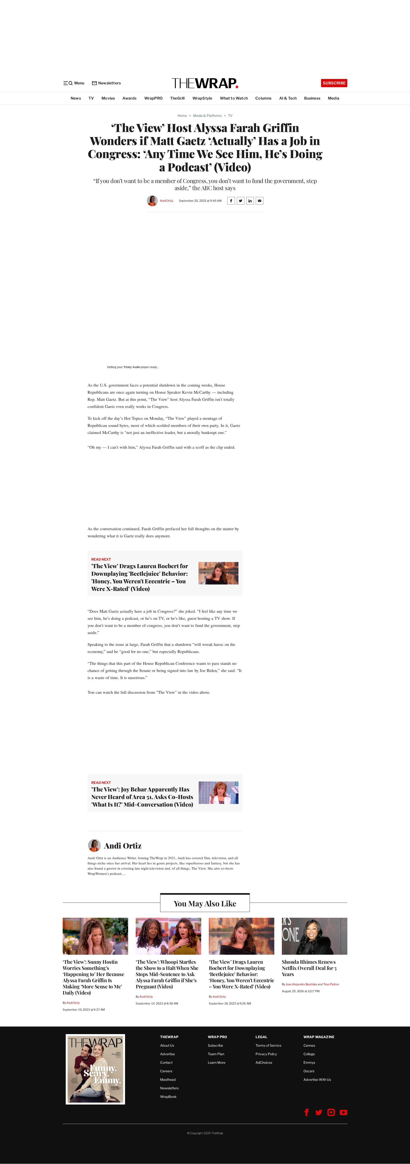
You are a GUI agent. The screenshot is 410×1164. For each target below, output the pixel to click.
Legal (261, 1037)
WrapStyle (202, 98)
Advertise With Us (317, 1079)
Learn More (216, 1062)
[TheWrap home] (205, 83)
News (76, 98)
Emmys (309, 1062)
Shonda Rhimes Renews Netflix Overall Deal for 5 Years (309, 968)
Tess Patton (331, 984)
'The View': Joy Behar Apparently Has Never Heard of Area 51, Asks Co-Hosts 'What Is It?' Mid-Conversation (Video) (142, 796)
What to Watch (234, 98)
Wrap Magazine (319, 1037)
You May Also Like (205, 903)
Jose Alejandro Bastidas (301, 984)
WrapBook (168, 1097)
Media (333, 98)
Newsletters (109, 83)
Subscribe (334, 83)
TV (91, 98)
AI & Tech (288, 98)
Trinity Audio (131, 367)
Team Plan (216, 1054)
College (309, 1054)
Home (182, 116)
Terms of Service (268, 1045)
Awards (129, 98)
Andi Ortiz (166, 200)
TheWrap (169, 1037)
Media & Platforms (207, 116)
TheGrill (177, 98)
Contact (166, 1062)
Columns (263, 98)
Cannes (309, 1045)
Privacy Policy (266, 1054)
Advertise (167, 1054)
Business (312, 98)
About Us (167, 1045)
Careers (166, 1071)
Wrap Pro (217, 1037)
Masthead (168, 1079)
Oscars (308, 1071)
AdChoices (264, 1062)
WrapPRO (153, 98)
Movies (108, 98)
